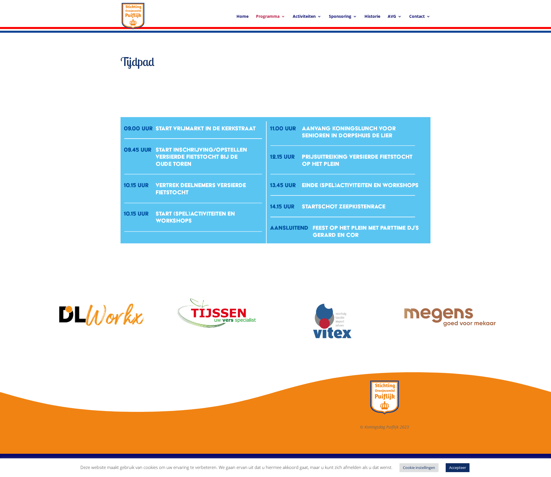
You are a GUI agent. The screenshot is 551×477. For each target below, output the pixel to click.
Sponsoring (340, 16)
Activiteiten (304, 16)
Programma (268, 16)
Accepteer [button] (457, 467)
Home (242, 16)
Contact (417, 16)
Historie (372, 16)
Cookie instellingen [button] (419, 467)
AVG (392, 16)
